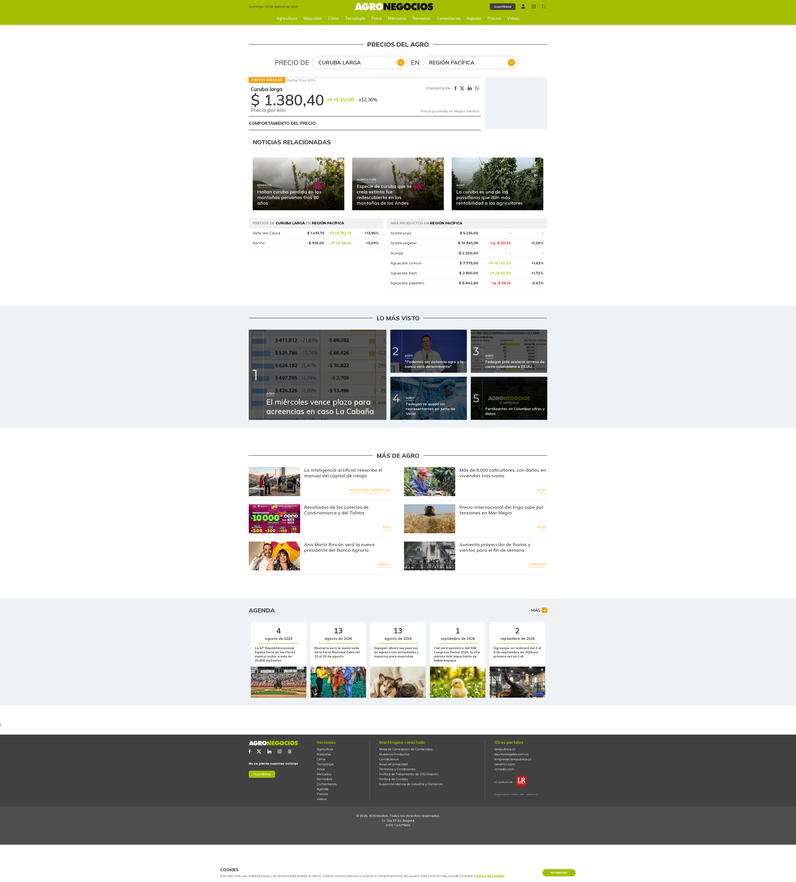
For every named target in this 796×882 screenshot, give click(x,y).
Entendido (559, 872)
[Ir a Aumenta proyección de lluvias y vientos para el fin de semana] (429, 556)
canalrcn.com (504, 764)
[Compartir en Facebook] (455, 88)
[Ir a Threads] (290, 751)
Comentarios (449, 18)
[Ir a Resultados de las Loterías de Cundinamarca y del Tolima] (274, 518)
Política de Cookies (393, 779)
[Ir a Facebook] (250, 751)
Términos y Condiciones (397, 769)
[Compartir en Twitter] (462, 88)
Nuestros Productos (394, 754)
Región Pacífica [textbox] (451, 62)
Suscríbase (502, 7)
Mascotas (312, 18)
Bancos (384, 564)
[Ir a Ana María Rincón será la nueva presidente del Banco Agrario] (274, 556)
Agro (542, 490)
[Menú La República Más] (533, 6)
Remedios (421, 18)
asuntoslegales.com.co (511, 754)
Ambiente (538, 564)
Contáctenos (389, 759)
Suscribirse (262, 774)
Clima (333, 18)
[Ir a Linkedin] (269, 751)
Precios (494, 18)
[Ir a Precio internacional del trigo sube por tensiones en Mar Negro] (429, 518)
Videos (513, 18)
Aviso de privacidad (393, 764)
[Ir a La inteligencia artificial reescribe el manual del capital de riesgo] (274, 481)
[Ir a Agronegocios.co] (273, 743)
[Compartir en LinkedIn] (470, 88)
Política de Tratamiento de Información (409, 774)
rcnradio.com (504, 769)
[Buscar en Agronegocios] (544, 7)
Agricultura (286, 18)
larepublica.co (505, 749)
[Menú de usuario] (523, 6)
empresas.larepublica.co (512, 759)
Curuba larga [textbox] (339, 62)
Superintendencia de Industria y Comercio (411, 784)
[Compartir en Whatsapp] (477, 88)
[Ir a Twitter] (259, 751)
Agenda (474, 18)
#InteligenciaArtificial (370, 490)
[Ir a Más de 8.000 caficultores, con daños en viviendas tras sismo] (429, 481)
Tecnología (355, 18)
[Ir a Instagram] (280, 751)
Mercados (397, 18)
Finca (376, 18)
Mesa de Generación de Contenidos (405, 749)
